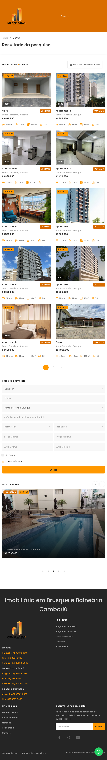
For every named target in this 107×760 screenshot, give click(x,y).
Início (5, 38)
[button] (12, 461)
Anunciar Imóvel (10, 717)
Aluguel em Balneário (66, 626)
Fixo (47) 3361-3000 (12, 678)
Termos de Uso (10, 753)
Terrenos (60, 641)
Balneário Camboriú (13, 668)
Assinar (99, 726)
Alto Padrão (62, 646)
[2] (61, 367)
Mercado (6, 722)
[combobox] (93, 64)
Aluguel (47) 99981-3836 (14, 673)
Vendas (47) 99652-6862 (15, 663)
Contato (6, 733)
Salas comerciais (64, 636)
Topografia (8, 727)
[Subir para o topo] (99, 739)
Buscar (53, 469)
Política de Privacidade (34, 753)
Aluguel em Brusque (66, 631)
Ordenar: (78, 64)
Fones (64, 16)
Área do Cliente (10, 712)
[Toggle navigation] (103, 16)
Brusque (6, 647)
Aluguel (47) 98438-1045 (15, 653)
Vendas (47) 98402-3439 (15, 683)
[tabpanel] (53, 527)
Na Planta (10, 455)
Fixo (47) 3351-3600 (12, 658)
